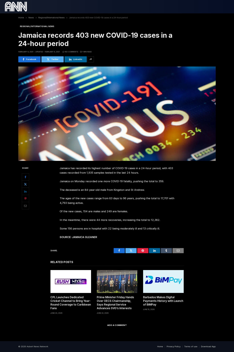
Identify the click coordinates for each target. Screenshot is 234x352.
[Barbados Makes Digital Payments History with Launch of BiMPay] (163, 281)
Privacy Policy (174, 346)
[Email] (25, 205)
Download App (208, 346)
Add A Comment (117, 325)
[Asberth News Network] (16, 6)
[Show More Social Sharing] (91, 59)
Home (160, 346)
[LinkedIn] (25, 191)
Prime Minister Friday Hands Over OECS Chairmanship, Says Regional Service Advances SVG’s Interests (115, 303)
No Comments (71, 52)
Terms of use (190, 346)
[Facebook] (25, 177)
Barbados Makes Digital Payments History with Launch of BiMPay (163, 301)
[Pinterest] (25, 198)
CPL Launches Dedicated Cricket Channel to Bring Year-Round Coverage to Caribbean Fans (70, 303)
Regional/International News (37, 26)
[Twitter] (25, 184)
